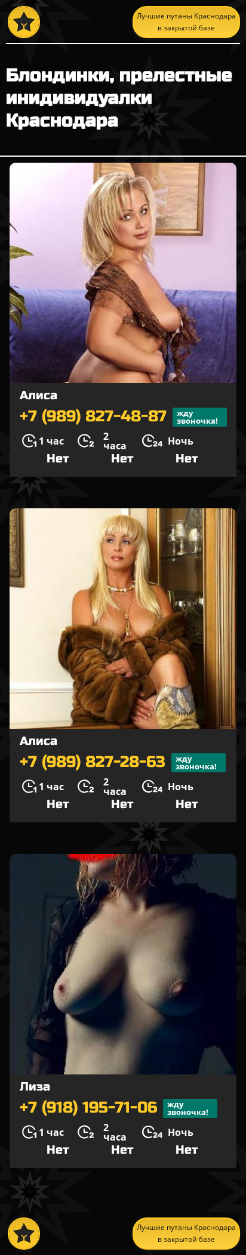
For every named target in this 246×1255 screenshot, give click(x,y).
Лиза (35, 1086)
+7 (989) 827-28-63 (118, 762)
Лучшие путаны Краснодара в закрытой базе (186, 22)
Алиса (38, 395)
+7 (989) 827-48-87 (119, 417)
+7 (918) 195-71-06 (114, 1108)
